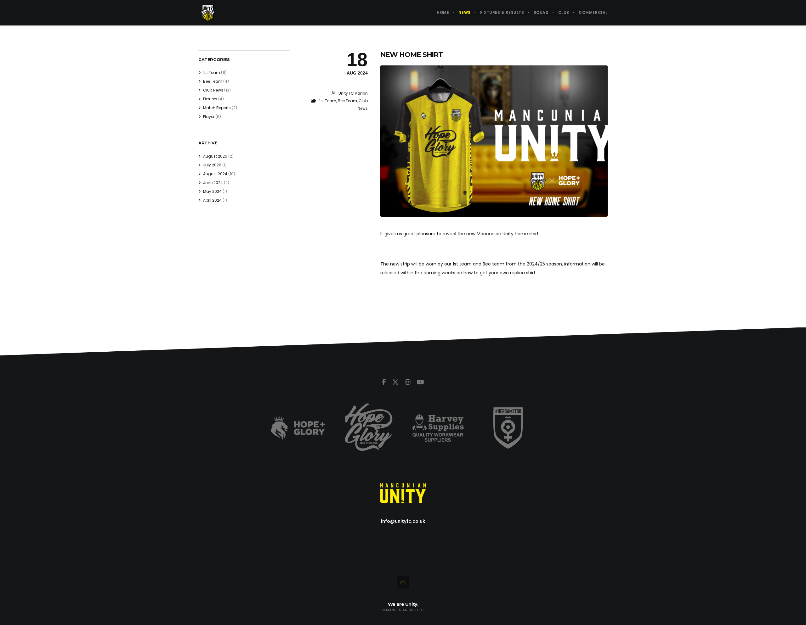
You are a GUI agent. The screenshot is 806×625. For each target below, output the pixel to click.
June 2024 (213, 182)
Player (208, 116)
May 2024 (212, 191)
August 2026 (215, 156)
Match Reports (217, 107)
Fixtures (210, 99)
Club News (213, 90)
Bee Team (347, 100)
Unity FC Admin (353, 93)
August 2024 (215, 173)
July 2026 (212, 165)
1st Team (327, 100)
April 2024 (212, 200)
